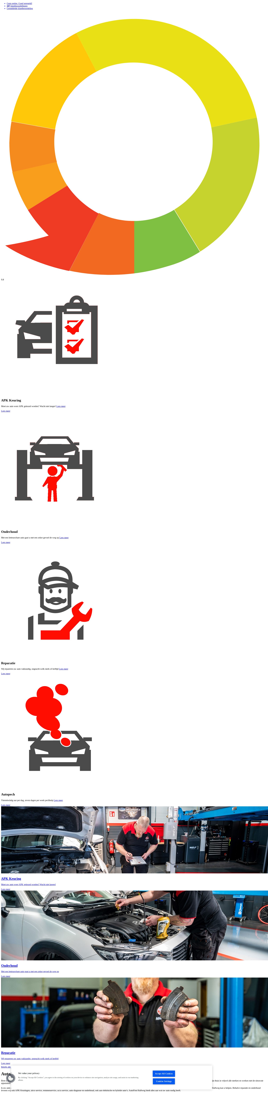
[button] (10, 1078)
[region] (111, 1078)
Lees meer (60, 406)
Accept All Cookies (164, 1073)
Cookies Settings (164, 1081)
